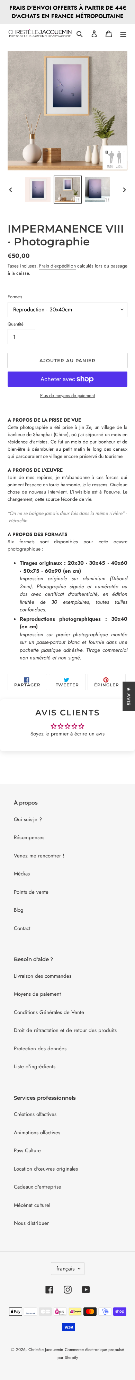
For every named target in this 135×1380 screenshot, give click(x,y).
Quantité (16, 324)
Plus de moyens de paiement (67, 395)
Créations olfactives (35, 1114)
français (65, 1269)
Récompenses (29, 837)
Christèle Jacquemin (45, 1349)
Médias (22, 873)
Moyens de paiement (37, 994)
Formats (15, 296)
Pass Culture (27, 1150)
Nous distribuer (31, 1223)
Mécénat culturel (32, 1205)
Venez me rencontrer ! (39, 856)
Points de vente (31, 892)
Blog (19, 910)
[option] (38, 189)
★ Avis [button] (129, 696)
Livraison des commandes (42, 976)
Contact (22, 928)
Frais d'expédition (57, 265)
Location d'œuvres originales (46, 1169)
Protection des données (40, 1048)
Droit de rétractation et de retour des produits (65, 1030)
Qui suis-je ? (28, 819)
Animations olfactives (37, 1132)
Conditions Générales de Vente (49, 1012)
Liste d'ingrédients (34, 1066)
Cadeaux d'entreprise (37, 1187)
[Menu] (123, 33)
